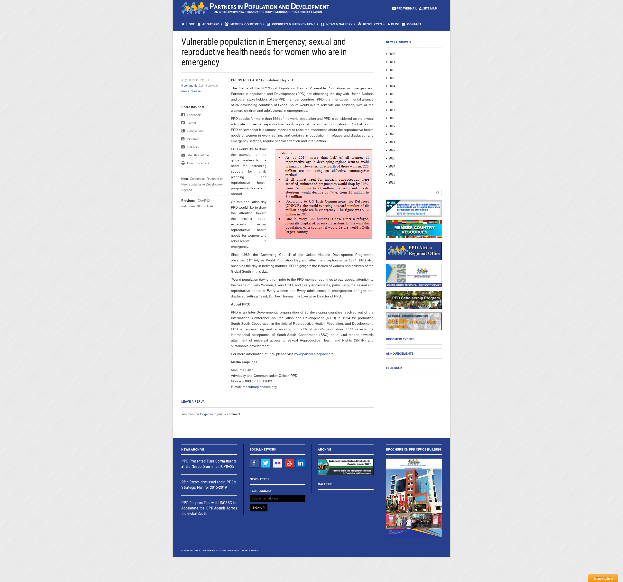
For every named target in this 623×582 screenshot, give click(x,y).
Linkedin (192, 147)
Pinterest (193, 139)
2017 (391, 110)
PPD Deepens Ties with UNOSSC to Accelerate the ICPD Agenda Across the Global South (209, 508)
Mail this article (197, 155)
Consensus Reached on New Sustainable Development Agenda (202, 184)
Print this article (197, 163)
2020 (391, 134)
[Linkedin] (300, 463)
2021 (391, 142)
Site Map (430, 8)
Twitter (191, 123)
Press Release (191, 91)
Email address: (261, 491)
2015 (391, 94)
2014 (391, 86)
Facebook (193, 115)
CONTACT (413, 24)
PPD (207, 80)
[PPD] (255, 8)
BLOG (395, 24)
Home (190, 24)
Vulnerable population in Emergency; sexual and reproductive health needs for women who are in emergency (264, 52)
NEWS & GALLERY (339, 24)
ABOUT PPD (211, 24)
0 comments (189, 85)
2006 (391, 54)
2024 (391, 166)
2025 (391, 174)
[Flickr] (277, 463)
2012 (391, 70)
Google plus (195, 131)
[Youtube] (289, 463)
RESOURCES (372, 24)
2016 (391, 102)
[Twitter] (265, 463)
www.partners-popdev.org (314, 354)
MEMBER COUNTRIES (246, 24)
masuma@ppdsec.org (260, 387)
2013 (391, 78)
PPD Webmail (406, 8)
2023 (391, 158)
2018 (391, 118)
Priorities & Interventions (293, 24)
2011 (391, 62)
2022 (391, 150)
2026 (391, 182)
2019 (391, 126)
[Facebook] (254, 463)
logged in (206, 414)
